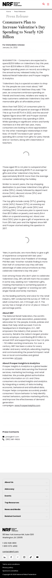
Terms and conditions (11, 564)
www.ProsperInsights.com (27, 405)
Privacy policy (8, 567)
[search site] (44, 4)
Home (8, 11)
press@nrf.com (12, 436)
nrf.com (18, 358)
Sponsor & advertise (10, 571)
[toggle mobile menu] (48, 4)
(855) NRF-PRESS (13, 439)
